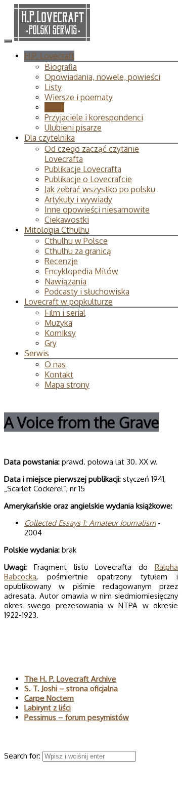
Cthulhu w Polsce (76, 241)
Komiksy (60, 333)
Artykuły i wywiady (78, 199)
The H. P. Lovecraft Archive (70, 679)
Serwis (36, 353)
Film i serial (64, 313)
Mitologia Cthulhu (56, 230)
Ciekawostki (66, 220)
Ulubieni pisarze (73, 127)
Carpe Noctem (49, 698)
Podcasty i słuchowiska (86, 291)
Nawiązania (65, 281)
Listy (53, 87)
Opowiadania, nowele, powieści (102, 77)
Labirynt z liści (47, 707)
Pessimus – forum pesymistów (76, 717)
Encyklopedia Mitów (81, 271)
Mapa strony (66, 385)
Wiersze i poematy (78, 97)
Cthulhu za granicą (77, 251)
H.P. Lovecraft (49, 56)
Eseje (54, 107)
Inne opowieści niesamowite (97, 209)
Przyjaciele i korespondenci (93, 117)
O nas (55, 364)
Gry (50, 343)
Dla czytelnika (49, 138)
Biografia (60, 67)
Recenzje (61, 261)
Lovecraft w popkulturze (68, 302)
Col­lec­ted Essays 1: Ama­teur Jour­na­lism (90, 523)
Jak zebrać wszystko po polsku (99, 189)
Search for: (23, 756)
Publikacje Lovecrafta (82, 169)
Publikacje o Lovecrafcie (88, 179)
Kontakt (58, 374)
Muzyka (58, 323)
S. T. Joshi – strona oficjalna (71, 688)
